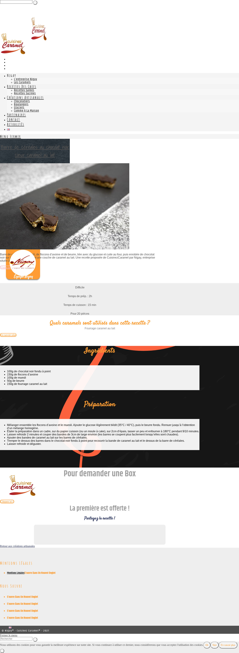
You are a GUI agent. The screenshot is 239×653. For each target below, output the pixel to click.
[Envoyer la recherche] (35, 639)
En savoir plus (228, 645)
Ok (206, 645)
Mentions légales (15, 573)
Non (215, 645)
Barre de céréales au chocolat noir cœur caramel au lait (35, 151)
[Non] (2, 651)
